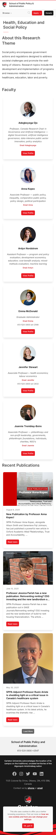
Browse (6, 13)
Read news (13, 542)
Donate (49, 13)
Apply (36, 13)
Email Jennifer (28, 380)
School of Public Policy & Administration (21, 4)
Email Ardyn (28, 268)
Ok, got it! (28, 826)
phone (31, 788)
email (40, 788)
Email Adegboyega (28, 145)
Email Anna (28, 205)
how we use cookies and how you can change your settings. (28, 816)
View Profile (29, 154)
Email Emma (28, 321)
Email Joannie (28, 445)
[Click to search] (29, 13)
